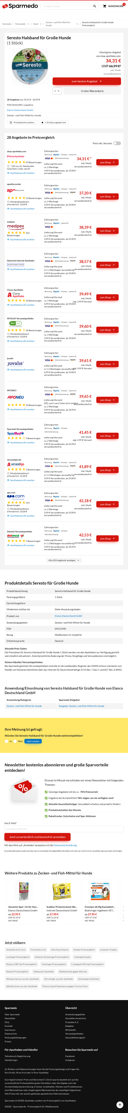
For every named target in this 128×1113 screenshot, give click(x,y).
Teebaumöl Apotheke (43, 971)
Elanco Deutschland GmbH (20, 110)
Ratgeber (69, 1026)
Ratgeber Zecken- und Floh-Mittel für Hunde (81, 706)
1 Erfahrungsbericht (55, 122)
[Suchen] (94, 6)
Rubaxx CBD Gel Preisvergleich (21, 964)
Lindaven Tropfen (108, 949)
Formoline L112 (38, 949)
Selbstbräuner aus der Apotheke (21, 986)
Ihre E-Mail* (10, 823)
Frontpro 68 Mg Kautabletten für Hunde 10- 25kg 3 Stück (100, 907)
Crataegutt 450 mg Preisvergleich (87, 964)
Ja (10, 741)
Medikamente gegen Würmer (73, 971)
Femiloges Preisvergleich (54, 964)
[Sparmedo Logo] (20, 6)
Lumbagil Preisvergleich (18, 957)
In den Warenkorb (92, 91)
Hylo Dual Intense (59, 949)
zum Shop (105, 162)
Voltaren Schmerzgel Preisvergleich (52, 957)
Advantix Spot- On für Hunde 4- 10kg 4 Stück (23, 907)
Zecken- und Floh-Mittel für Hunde (24, 706)
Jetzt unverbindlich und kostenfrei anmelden (37, 837)
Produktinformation (24, 122)
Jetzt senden (33, 741)
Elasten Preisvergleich (84, 949)
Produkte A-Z (72, 1022)
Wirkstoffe (70, 1030)
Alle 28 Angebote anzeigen (62, 560)
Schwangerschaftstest (88, 979)
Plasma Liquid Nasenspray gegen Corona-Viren (65, 986)
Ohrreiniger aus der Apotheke (58, 979)
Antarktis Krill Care (15, 949)
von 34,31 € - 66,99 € (23, 99)
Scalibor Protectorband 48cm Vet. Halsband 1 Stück (62, 907)
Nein (20, 741)
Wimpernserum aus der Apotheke (22, 979)
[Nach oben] (120, 1105)
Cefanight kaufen (82, 957)
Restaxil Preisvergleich (17, 971)
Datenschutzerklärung (65, 845)
